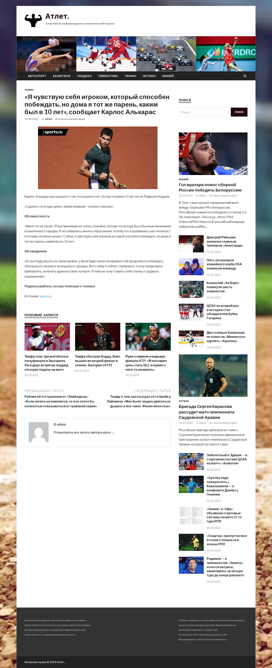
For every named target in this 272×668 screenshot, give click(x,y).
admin (48, 119)
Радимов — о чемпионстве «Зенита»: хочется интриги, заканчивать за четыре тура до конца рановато (225, 567)
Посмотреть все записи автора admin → (84, 432)
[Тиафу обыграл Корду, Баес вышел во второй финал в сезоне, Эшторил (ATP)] (97, 352)
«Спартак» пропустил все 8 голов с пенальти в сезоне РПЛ (227, 540)
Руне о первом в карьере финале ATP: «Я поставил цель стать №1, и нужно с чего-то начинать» (146, 362)
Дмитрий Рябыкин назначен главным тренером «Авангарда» (225, 241)
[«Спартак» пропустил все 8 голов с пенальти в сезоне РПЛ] (191, 549)
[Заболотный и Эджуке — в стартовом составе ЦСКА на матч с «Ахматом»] (191, 469)
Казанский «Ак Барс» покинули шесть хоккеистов (223, 287)
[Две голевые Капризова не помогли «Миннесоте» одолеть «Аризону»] (191, 346)
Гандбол (84, 76)
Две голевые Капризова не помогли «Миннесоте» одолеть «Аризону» (226, 337)
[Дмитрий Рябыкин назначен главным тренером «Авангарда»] (191, 251)
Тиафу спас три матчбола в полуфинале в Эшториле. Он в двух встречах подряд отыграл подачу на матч (46, 362)
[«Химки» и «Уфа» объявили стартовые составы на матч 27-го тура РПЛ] (191, 523)
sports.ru (46, 296)
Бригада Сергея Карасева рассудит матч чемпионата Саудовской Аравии (207, 412)
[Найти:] (213, 112)
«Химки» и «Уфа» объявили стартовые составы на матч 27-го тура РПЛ (224, 515)
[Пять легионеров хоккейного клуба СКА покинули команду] (191, 274)
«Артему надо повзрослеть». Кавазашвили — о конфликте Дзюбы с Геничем (222, 486)
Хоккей (168, 76)
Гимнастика (108, 76)
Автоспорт (37, 76)
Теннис (130, 76)
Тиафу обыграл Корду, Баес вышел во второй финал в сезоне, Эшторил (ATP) (97, 360)
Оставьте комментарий (70, 119)
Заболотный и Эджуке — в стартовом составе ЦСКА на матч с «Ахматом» (227, 459)
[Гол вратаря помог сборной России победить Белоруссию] (213, 176)
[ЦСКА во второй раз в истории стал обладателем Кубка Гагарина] (191, 319)
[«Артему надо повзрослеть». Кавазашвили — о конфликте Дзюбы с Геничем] (191, 492)
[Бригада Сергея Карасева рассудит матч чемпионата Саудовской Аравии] (213, 397)
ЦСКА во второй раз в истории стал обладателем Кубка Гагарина (223, 312)
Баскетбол (61, 76)
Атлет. (57, 16)
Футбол (149, 76)
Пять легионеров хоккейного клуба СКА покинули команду (224, 264)
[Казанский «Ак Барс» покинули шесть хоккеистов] (191, 297)
